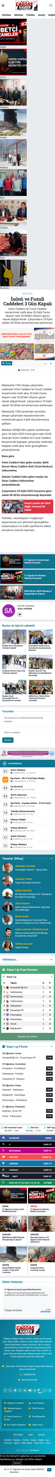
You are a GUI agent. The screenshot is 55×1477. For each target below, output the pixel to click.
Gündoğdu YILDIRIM (25, 866)
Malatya (18, 14)
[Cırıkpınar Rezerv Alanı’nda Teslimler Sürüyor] (14, 661)
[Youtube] (30, 1390)
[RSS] (50, 1390)
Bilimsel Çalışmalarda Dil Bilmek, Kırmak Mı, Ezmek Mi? (31, 934)
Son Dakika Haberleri (16, 1425)
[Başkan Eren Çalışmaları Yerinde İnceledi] (14, 636)
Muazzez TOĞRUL (23, 879)
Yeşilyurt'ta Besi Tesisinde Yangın (37, 1269)
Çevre (5, 1206)
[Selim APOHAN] (8, 610)
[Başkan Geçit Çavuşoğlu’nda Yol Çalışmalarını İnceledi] (14, 687)
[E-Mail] (19, 614)
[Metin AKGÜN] (7, 919)
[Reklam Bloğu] (27, 753)
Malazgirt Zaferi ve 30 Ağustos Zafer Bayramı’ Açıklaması (40, 1239)
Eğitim (17, 1443)
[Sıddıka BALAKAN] (7, 945)
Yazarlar (41, 1434)
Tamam (17, 1463)
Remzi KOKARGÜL (23, 890)
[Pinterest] (15, 1390)
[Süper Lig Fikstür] (51, 1046)
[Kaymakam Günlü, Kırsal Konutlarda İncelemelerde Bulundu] (41, 636)
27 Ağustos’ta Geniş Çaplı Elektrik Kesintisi (13, 1210)
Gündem (6, 14)
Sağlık (33, 1206)
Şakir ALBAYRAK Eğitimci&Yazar (31, 929)
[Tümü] (51, 858)
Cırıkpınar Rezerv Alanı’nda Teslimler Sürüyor (13, 672)
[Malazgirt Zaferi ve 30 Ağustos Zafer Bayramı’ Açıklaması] (41, 1224)
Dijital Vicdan (21, 947)
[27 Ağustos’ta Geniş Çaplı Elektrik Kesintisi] (13, 1195)
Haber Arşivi (37, 1425)
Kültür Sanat (26, 1443)
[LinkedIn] (25, 1390)
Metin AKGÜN (22, 916)
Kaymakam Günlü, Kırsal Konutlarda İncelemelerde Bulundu (40, 648)
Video (30, 1434)
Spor (47, 1440)
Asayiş (41, 14)
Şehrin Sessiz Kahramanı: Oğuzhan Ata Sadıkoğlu (32, 908)
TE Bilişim (34, 1450)
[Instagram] (20, 1390)
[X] (10, 1390)
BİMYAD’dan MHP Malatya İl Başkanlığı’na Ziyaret (13, 1238)
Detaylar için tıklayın (28, 1036)
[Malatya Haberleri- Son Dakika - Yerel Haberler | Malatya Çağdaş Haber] (26, 5)
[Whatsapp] (45, 1390)
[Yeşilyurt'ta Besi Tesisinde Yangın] (41, 1254)
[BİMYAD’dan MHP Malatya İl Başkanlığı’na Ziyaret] (13, 1224)
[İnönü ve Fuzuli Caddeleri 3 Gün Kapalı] (27, 344)
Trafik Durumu (38, 1408)
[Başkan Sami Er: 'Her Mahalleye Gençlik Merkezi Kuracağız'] (41, 661)
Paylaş (8, 363)
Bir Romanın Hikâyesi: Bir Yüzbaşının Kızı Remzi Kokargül (33, 895)
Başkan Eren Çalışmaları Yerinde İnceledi (12, 647)
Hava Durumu (38, 1403)
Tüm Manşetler (38, 1416)
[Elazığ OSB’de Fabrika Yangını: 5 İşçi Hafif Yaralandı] (13, 1254)
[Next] (40, 1390)
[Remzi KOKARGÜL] (7, 893)
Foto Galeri (18, 1434)
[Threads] (35, 1390)
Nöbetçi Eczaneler (15, 1403)
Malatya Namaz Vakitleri (13, 1409)
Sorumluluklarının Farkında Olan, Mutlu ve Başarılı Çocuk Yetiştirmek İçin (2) (33, 921)
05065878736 (29, 1374)
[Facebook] (5, 1390)
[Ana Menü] (3, 5)
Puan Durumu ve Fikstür (13, 1418)
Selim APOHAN (24, 608)
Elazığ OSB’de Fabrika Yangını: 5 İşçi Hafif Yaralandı (11, 1270)
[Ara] (50, 5)
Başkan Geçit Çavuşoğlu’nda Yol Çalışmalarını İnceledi (11, 698)
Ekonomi (8, 1443)
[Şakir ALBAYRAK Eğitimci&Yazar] (7, 932)
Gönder (8, 740)
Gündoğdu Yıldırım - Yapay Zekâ (31, 869)
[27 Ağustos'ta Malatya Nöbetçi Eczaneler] (41, 1195)
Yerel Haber (39, 1443)
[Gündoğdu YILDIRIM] (7, 867)
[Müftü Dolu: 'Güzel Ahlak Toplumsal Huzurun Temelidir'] (41, 687)
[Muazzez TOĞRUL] (7, 880)
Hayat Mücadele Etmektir (28, 882)
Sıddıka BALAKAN (24, 944)
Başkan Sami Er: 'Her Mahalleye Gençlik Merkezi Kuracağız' (40, 673)
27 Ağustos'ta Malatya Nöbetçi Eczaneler (39, 1210)
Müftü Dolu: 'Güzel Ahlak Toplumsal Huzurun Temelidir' (39, 698)
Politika (30, 14)
